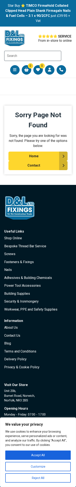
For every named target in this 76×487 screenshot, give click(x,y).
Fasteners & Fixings (19, 262)
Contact (33, 165)
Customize (38, 466)
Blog (7, 343)
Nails (8, 270)
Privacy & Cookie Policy (21, 367)
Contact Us (12, 336)
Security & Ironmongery (21, 301)
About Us (11, 328)
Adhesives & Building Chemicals (28, 278)
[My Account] (49, 70)
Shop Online (13, 238)
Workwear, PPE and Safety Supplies (30, 309)
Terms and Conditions (20, 351)
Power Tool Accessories (22, 286)
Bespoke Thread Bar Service (25, 246)
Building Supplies (17, 294)
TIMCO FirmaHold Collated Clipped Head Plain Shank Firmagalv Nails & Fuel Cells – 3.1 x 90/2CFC (38, 11)
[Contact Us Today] (61, 70)
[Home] (14, 38)
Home (34, 156)
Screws (9, 254)
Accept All (38, 455)
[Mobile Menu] (15, 70)
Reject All (38, 478)
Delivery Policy (15, 359)
